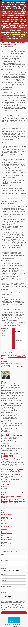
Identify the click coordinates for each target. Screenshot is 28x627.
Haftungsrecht (13, 502)
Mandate (14, 626)
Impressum (7, 624)
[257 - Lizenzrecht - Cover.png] (18, 339)
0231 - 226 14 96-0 (7, 544)
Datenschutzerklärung (17, 35)
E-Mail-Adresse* (6, 587)
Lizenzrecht (12, 496)
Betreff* (3, 554)
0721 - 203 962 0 (6, 525)
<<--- (11, 352)
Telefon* (4, 580)
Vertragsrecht (13, 501)
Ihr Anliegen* (5, 560)
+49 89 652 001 (20, 367)
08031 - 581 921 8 (6, 519)
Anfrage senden (14, 613)
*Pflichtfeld (4, 593)
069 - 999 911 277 (6, 531)
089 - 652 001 (5, 512)
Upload (3, 568)
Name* (3, 574)
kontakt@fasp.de (7, 365)
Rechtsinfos (4, 496)
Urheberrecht (13, 499)
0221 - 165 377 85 (6, 537)
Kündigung (22, 501)
